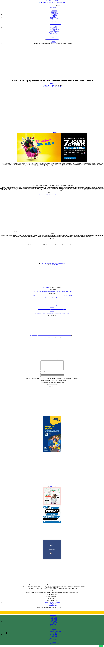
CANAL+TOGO (43, 263)
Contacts (54, 34)
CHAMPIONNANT (53, 605)
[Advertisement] (52, 53)
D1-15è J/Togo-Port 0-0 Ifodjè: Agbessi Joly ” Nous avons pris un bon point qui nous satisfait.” (52, 291)
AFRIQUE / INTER (53, 32)
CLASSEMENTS (54, 13)
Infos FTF (54, 21)
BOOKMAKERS (53, 27)
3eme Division (54, 12)
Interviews (54, 20)
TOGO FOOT (53, 7)
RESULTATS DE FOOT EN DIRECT (53, 602)
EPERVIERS (53, 17)
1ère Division (54, 10)
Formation (49, 263)
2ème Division (54, 11)
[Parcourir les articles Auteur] (52, 286)
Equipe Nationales (54, 18)
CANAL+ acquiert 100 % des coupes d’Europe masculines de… (52, 194)
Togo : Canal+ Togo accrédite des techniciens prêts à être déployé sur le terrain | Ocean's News (50, 335)
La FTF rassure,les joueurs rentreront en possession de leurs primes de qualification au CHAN (52, 295)
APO (54, 30)
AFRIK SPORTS (53, 603)
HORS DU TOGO (53, 14)
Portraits (55, 26)
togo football (62, 263)
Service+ (53, 263)
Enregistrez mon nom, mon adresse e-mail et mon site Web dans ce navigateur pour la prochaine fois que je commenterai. (53, 378)
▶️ (51, 553)
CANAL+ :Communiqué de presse (52, 196)
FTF (53, 19)
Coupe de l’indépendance (55, 24)
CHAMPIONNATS (53, 8)
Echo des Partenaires (54, 29)
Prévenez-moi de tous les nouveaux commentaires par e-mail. (53, 380)
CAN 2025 (52, 311)
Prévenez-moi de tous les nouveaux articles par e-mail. (52, 382)
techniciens (57, 263)
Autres (55, 25)
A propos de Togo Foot (54, 35)
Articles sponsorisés (54, 31)
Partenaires (52, 83)
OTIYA (53, 608)
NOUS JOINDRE (53, 33)
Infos (54, 16)
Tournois (54, 23)
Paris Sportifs (54, 28)
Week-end (54, 15)
